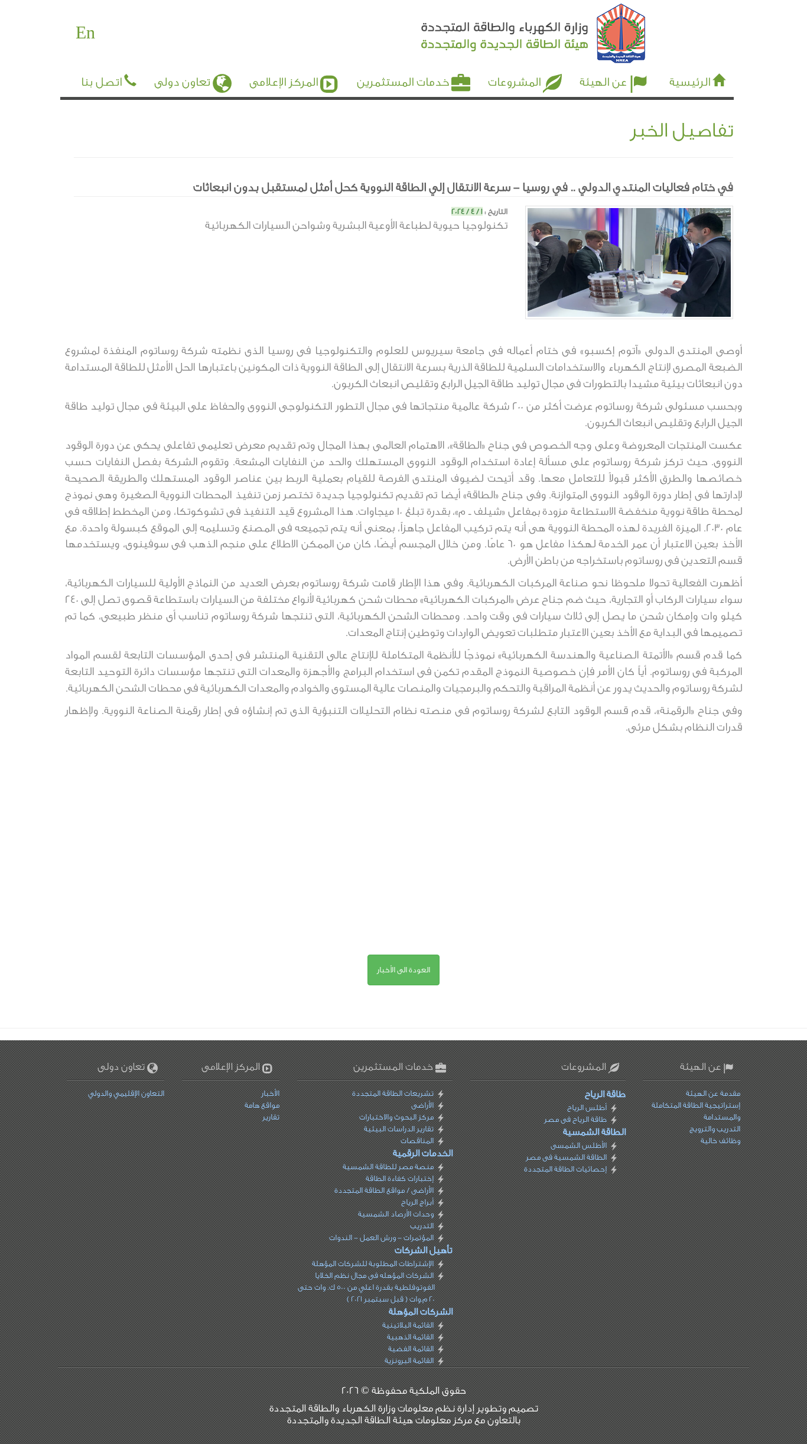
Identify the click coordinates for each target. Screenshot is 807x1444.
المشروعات (514, 82)
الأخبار (270, 1093)
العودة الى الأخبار (403, 969)
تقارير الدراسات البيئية (399, 1128)
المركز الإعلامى (283, 82)
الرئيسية (689, 82)
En (85, 33)
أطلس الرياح (586, 1107)
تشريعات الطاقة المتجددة (393, 1093)
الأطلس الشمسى (578, 1145)
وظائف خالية (720, 1140)
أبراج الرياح (417, 1202)
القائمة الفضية (411, 1348)
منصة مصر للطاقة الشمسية (388, 1166)
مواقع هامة (262, 1105)
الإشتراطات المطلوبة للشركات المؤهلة (373, 1263)
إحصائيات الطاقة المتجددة (564, 1168)
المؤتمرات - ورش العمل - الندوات (381, 1237)
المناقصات (417, 1140)
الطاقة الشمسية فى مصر (565, 1157)
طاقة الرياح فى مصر (575, 1119)
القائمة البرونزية (409, 1360)
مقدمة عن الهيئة (713, 1093)
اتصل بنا (101, 82)
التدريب (422, 1225)
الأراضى (422, 1105)
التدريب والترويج (714, 1128)
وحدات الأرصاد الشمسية (396, 1213)
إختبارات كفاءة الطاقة (400, 1178)
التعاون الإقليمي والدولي (126, 1093)
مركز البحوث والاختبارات (396, 1116)
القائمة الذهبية (410, 1336)
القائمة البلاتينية (408, 1324)
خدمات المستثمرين (403, 82)
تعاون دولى (182, 82)
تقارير (270, 1116)
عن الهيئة (603, 82)
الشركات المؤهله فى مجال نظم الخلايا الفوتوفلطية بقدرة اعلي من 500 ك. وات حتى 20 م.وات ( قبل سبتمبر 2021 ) (366, 1287)
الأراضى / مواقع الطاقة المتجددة (384, 1190)
